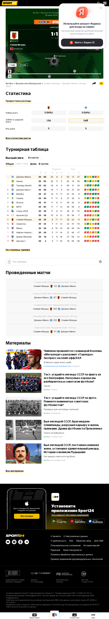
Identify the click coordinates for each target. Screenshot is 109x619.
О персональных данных (76, 536)
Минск (19, 228)
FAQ (71, 541)
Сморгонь (21, 224)
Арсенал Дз (22, 215)
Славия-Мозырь (18, 45)
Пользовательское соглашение (66, 545)
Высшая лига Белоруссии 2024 (54, 13)
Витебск (20, 194)
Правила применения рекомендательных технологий (77, 559)
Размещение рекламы (15, 595)
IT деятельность (58, 541)
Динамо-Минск (23, 177)
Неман (19, 181)
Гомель (19, 198)
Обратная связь (83, 541)
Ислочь (20, 202)
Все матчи (33, 158)
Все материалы (15, 470)
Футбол (36, 13)
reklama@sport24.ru (33, 595)
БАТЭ (18, 207)
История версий (91, 545)
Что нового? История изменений (70, 514)
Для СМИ (98, 541)
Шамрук (48, 58)
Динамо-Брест (23, 189)
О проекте (56, 536)
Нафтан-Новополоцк (26, 232)
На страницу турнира (18, 249)
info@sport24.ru (12, 598)
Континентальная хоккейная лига (57, 366)
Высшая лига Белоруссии (28, 83)
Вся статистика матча (18, 138)
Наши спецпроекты (72, 550)
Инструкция (27, 516)
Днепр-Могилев (24, 236)
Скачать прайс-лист (67, 595)
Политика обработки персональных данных (72, 554)
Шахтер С (21, 241)
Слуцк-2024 (22, 211)
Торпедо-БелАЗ (24, 185)
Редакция (55, 550)
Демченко (62, 56)
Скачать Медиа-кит (50, 595)
